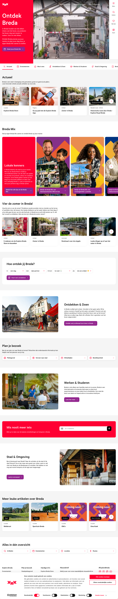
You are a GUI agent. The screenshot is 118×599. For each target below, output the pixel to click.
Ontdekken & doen (65, 4)
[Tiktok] (107, 571)
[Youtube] (111, 571)
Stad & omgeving (94, 4)
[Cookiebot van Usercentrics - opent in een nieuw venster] (12, 595)
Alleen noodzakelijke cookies (102, 582)
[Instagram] (100, 571)
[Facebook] (103, 571)
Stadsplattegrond (27, 571)
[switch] (54, 595)
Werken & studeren (79, 4)
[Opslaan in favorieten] (25, 91)
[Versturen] (109, 428)
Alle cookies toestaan (103, 577)
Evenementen (6, 571)
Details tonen (99, 595)
